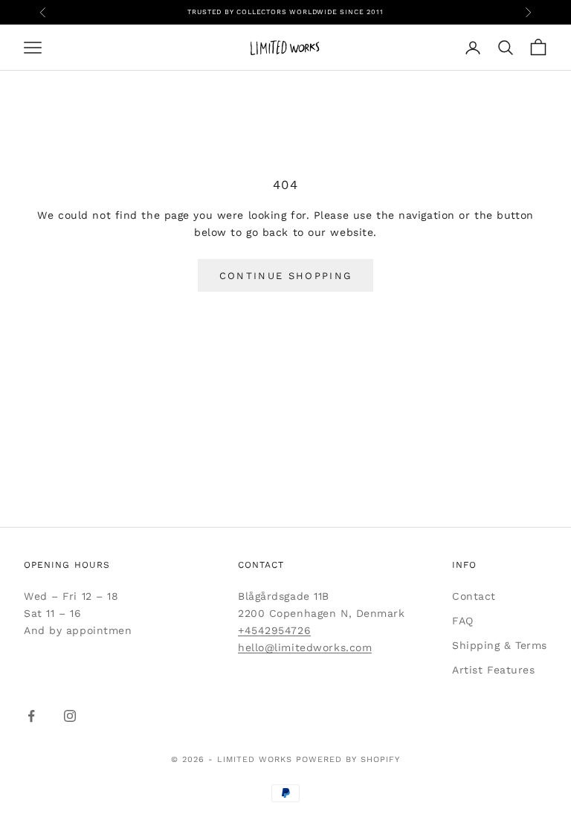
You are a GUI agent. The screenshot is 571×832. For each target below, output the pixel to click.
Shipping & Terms (499, 645)
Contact (474, 596)
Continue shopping (285, 275)
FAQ (463, 621)
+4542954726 (274, 630)
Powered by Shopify (348, 759)
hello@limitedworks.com (305, 647)
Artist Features (493, 670)
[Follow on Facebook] (31, 715)
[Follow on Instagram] (69, 715)
